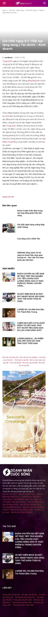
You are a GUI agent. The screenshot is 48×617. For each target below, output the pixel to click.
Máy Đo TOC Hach (9, 494)
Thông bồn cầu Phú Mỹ (22, 600)
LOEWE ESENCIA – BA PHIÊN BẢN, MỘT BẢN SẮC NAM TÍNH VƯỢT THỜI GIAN (30, 340)
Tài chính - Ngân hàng (16, 10)
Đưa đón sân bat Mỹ (30, 363)
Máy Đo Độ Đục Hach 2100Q (21, 510)
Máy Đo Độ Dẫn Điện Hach (30, 504)
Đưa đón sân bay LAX (10, 357)
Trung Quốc (11, 126)
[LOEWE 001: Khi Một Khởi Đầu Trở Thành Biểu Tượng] (8, 312)
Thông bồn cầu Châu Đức (22, 602)
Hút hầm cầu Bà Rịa (29, 595)
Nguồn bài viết (8, 197)
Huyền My (9, 58)
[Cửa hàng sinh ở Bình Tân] (8, 242)
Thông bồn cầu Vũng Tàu (25, 597)
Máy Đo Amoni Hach (10, 504)
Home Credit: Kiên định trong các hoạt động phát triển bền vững (30, 213)
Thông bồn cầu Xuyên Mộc (23, 605)
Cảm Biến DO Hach (21, 499)
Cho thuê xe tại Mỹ (21, 360)
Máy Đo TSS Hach (19, 502)
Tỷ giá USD (7, 61)
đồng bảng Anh (34, 81)
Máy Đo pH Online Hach (11, 507)
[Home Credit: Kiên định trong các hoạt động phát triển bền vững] (8, 214)
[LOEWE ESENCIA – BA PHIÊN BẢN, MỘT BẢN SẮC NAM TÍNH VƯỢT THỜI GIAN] (8, 341)
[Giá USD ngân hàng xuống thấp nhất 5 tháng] (8, 228)
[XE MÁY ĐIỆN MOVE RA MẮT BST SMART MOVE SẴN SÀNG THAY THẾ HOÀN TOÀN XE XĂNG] (8, 297)
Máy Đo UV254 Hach (27, 494)
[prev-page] (4, 350)
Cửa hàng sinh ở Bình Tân (28, 239)
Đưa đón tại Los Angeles (29, 357)
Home (4, 10)
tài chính (5, 116)
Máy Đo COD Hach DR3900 (22, 512)
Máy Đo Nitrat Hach (35, 502)
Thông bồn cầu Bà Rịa (11, 595)
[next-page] (7, 350)
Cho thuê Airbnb (15, 363)
